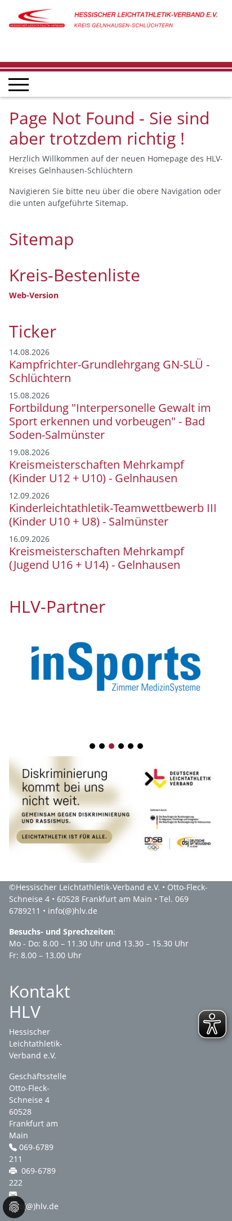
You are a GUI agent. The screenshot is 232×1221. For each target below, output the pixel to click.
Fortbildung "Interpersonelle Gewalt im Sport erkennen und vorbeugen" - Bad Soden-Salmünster (110, 421)
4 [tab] (121, 747)
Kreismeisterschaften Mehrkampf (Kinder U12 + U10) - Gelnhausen (96, 471)
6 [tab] (141, 747)
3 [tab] (112, 747)
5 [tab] (131, 747)
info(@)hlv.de (72, 910)
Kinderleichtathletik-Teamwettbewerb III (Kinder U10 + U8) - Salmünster (113, 514)
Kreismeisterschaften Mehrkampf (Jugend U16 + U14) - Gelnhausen (96, 558)
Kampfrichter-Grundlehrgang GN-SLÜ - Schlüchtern (109, 371)
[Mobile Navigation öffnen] (18, 84)
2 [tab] (102, 747)
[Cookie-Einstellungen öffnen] (14, 1207)
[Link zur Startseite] (116, 18)
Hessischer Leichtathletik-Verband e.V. (88, 887)
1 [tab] (93, 747)
